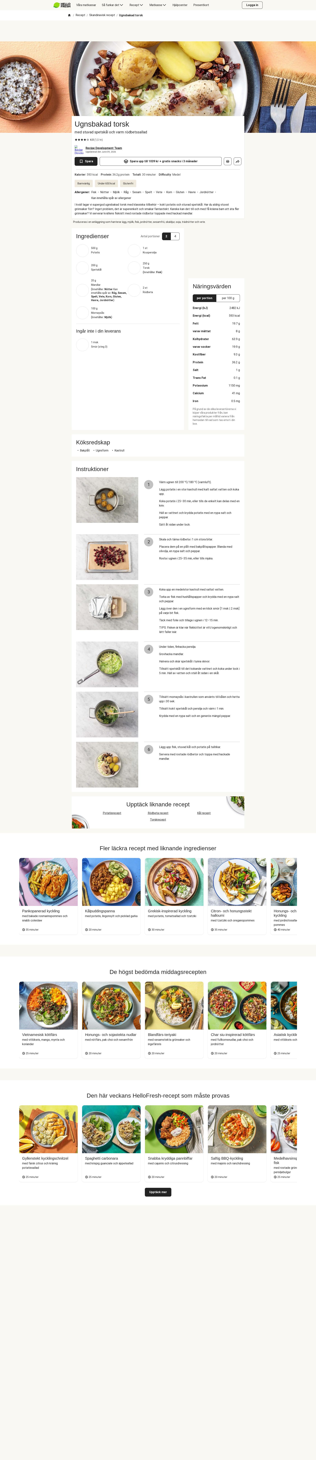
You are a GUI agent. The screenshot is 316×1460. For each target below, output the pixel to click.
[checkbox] (76, 139)
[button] (128, 236)
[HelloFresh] (61, 5)
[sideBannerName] (216, 251)
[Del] (237, 161)
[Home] (69, 15)
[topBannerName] (158, 31)
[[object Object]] (228, 161)
